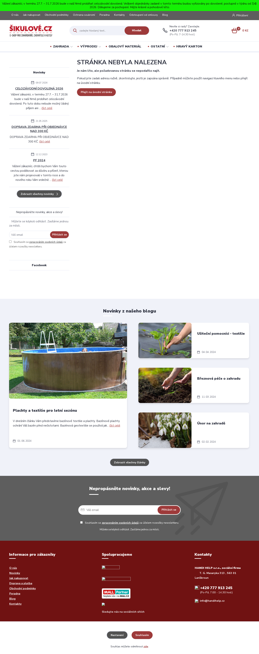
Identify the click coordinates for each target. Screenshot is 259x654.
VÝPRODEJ (88, 46)
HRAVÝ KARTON (189, 46)
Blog (165, 15)
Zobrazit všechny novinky (37, 194)
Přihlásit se (59, 234)
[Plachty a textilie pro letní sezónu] (68, 361)
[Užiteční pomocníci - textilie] (165, 340)
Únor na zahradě (211, 423)
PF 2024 (39, 160)
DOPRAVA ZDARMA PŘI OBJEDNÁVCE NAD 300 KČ (39, 129)
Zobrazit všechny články (129, 462)
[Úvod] (37, 30)
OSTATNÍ (158, 46)
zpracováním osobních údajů (46, 242)
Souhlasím (142, 635)
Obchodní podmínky (56, 15)
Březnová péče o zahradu (218, 378)
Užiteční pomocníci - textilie (221, 333)
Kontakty (119, 15)
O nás (15, 15)
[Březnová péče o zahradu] (165, 385)
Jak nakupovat (31, 15)
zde (146, 646)
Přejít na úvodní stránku (96, 92)
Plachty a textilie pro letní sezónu (45, 410)
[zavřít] (254, 4)
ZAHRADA (61, 46)
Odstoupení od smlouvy (143, 15)
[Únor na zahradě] (165, 430)
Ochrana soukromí (84, 15)
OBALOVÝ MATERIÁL (125, 46)
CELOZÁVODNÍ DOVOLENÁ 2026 (39, 89)
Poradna (105, 15)
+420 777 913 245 (183, 30)
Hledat (136, 30)
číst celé (47, 108)
